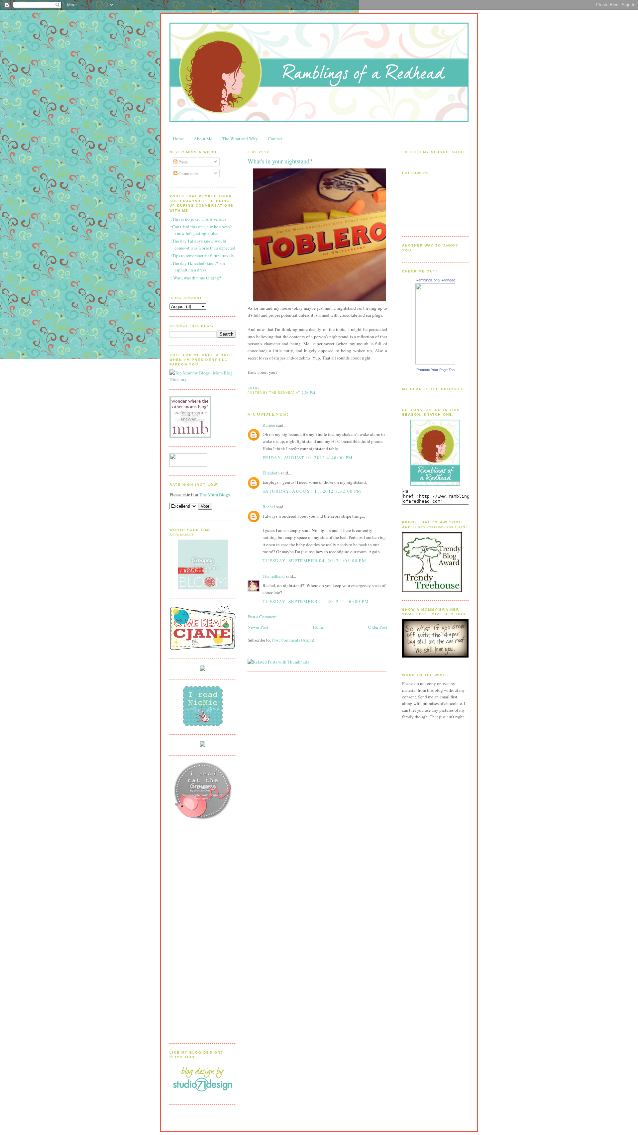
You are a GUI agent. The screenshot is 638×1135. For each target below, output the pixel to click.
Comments (187, 173)
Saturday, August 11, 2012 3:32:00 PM (312, 491)
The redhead (274, 576)
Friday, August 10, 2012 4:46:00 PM (308, 458)
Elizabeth (271, 473)
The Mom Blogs (214, 494)
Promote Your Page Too (435, 370)
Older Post (377, 627)
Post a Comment (262, 617)
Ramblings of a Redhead (435, 280)
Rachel (269, 507)
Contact (275, 139)
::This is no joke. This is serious (197, 219)
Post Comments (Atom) (293, 640)
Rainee (269, 425)
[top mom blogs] (202, 379)
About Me (203, 139)
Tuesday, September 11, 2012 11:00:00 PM (316, 601)
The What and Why (240, 139)
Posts (182, 162)
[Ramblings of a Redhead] (435, 363)
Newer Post (258, 627)
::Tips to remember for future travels (201, 255)
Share (254, 388)
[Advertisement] (196, 935)
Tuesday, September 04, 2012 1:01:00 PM (314, 561)
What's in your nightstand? (280, 161)
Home (178, 139)
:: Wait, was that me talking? (195, 278)
